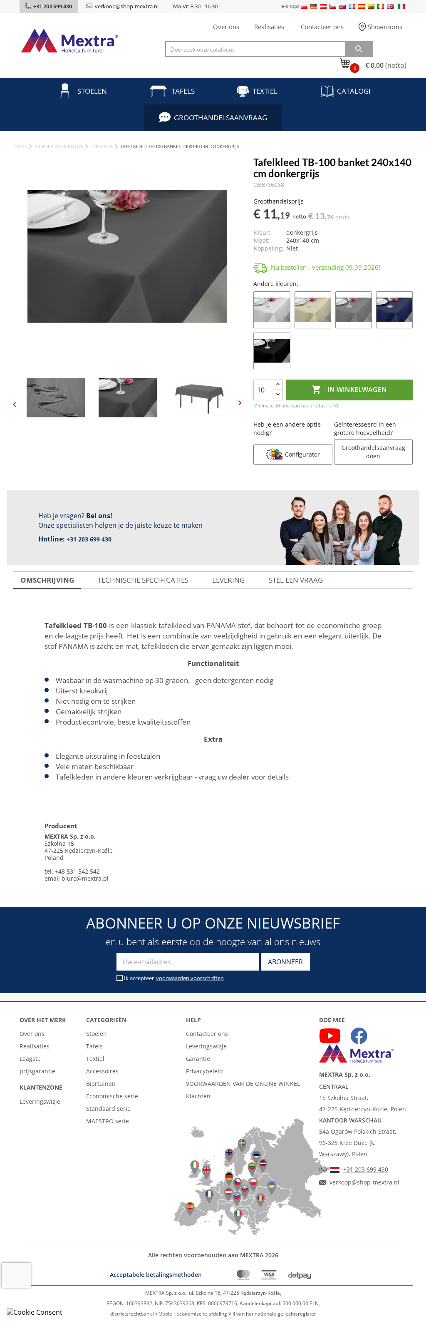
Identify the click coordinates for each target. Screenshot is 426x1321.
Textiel (265, 91)
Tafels (183, 91)
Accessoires (102, 1071)
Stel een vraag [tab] (296, 580)
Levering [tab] (228, 580)
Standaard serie (108, 1108)
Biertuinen (101, 1084)
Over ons (226, 26)
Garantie (198, 1059)
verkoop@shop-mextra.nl (127, 6)
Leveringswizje (40, 1101)
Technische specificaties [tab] (143, 580)
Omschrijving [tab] (47, 580)
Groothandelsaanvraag (220, 117)
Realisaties (269, 26)
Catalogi (354, 91)
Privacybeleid (204, 1071)
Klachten (198, 1096)
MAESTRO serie (107, 1121)
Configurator (302, 454)
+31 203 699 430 (89, 539)
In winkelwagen (349, 390)
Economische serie (112, 1096)
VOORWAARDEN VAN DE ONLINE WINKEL (243, 1084)
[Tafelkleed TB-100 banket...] (272, 309)
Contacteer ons (322, 26)
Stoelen (92, 91)
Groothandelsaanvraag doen (373, 452)
